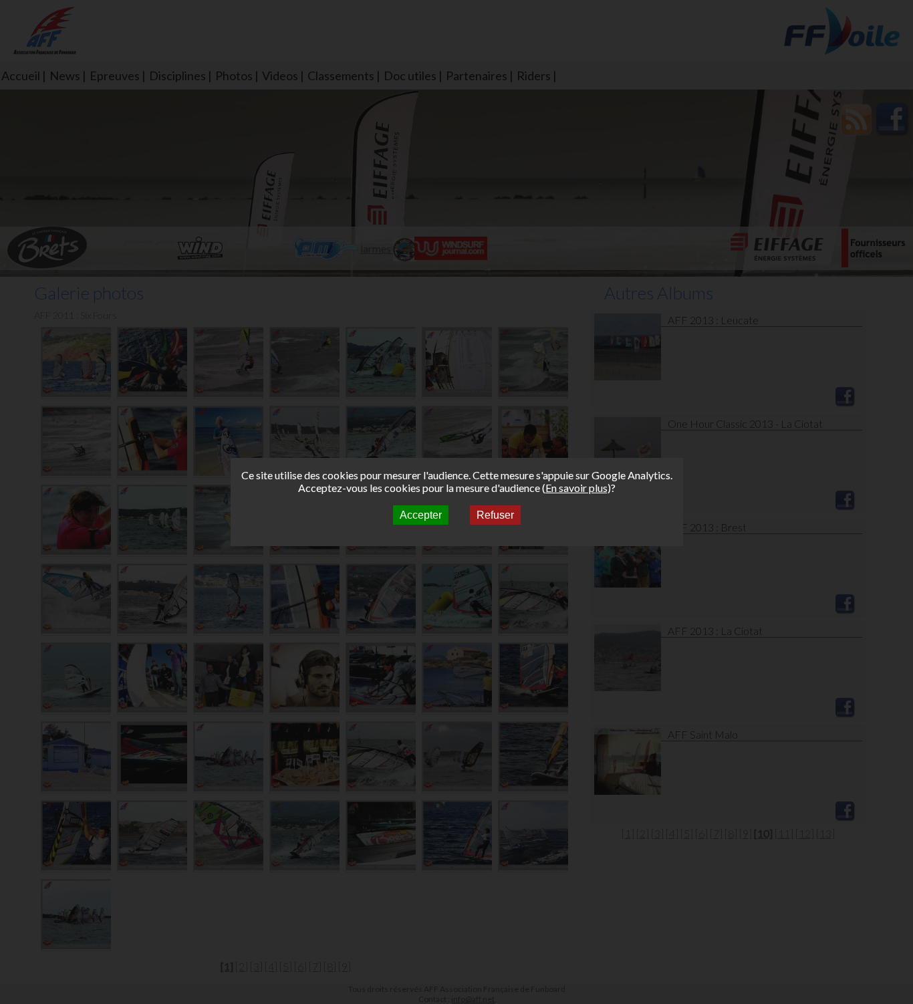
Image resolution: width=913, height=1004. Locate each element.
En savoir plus (576, 487)
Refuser (495, 515)
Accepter (421, 515)
